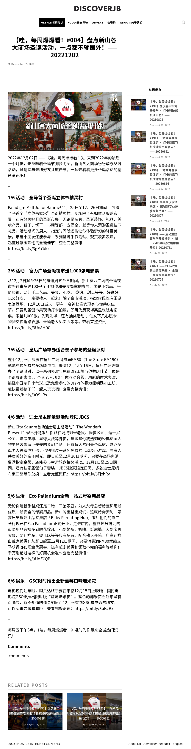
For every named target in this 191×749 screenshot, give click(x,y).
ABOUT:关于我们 (131, 22)
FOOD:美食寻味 (78, 22)
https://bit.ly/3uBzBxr (94, 608)
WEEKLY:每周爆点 (51, 22)
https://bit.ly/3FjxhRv (90, 474)
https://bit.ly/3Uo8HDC (29, 327)
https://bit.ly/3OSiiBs (27, 394)
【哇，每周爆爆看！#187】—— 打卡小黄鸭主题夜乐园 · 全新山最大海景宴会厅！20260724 (164, 270)
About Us (135, 743)
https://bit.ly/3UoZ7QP (29, 558)
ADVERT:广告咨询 (104, 22)
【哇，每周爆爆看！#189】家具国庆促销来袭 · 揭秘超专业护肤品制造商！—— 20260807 (164, 206)
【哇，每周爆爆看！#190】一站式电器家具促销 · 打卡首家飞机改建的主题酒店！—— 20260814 (164, 174)
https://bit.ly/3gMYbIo (28, 248)
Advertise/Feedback (156, 743)
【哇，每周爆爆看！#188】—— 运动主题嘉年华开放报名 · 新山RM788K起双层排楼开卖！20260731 (164, 238)
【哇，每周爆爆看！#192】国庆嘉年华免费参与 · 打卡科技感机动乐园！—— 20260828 (35, 713)
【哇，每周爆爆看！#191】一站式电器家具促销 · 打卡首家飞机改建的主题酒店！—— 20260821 (94, 713)
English (178, 743)
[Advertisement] (155, 55)
